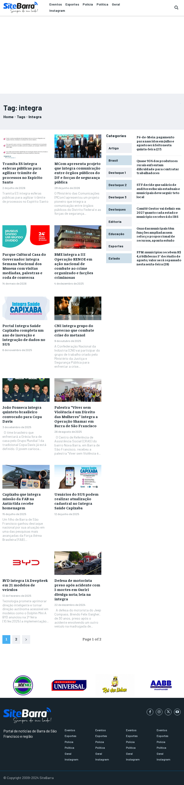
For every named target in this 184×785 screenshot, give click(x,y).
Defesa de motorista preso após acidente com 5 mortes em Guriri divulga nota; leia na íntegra (77, 589)
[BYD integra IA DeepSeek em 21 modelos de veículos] (26, 563)
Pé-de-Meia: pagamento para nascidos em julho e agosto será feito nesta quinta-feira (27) (155, 143)
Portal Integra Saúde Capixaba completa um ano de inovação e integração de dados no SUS (23, 334)
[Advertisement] (92, 52)
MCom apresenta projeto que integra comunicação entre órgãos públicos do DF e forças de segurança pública (77, 172)
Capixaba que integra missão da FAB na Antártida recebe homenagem (21, 501)
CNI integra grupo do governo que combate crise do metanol (74, 330)
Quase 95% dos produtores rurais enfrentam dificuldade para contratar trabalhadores (158, 166)
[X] (168, 712)
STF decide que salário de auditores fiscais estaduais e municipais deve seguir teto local (158, 190)
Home (8, 116)
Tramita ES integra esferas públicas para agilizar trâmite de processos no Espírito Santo (22, 172)
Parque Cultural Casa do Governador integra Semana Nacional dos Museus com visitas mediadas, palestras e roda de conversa (24, 266)
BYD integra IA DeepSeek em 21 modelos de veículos (25, 585)
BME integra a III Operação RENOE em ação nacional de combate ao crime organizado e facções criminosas (73, 266)
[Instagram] (159, 712)
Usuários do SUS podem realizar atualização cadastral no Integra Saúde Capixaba (76, 501)
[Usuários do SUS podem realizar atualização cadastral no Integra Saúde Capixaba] (78, 476)
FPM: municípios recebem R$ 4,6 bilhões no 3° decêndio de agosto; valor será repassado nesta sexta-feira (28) (159, 258)
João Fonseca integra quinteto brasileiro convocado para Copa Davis (22, 414)
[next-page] (26, 639)
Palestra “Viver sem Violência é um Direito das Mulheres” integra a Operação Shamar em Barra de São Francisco (76, 416)
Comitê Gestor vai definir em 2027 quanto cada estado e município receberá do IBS (158, 212)
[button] (176, 7)
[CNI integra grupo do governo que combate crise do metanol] (78, 308)
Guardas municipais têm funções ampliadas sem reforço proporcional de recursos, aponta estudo (156, 234)
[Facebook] (150, 712)
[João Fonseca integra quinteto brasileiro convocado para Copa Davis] (26, 390)
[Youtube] (177, 712)
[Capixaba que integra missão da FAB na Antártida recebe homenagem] (26, 476)
